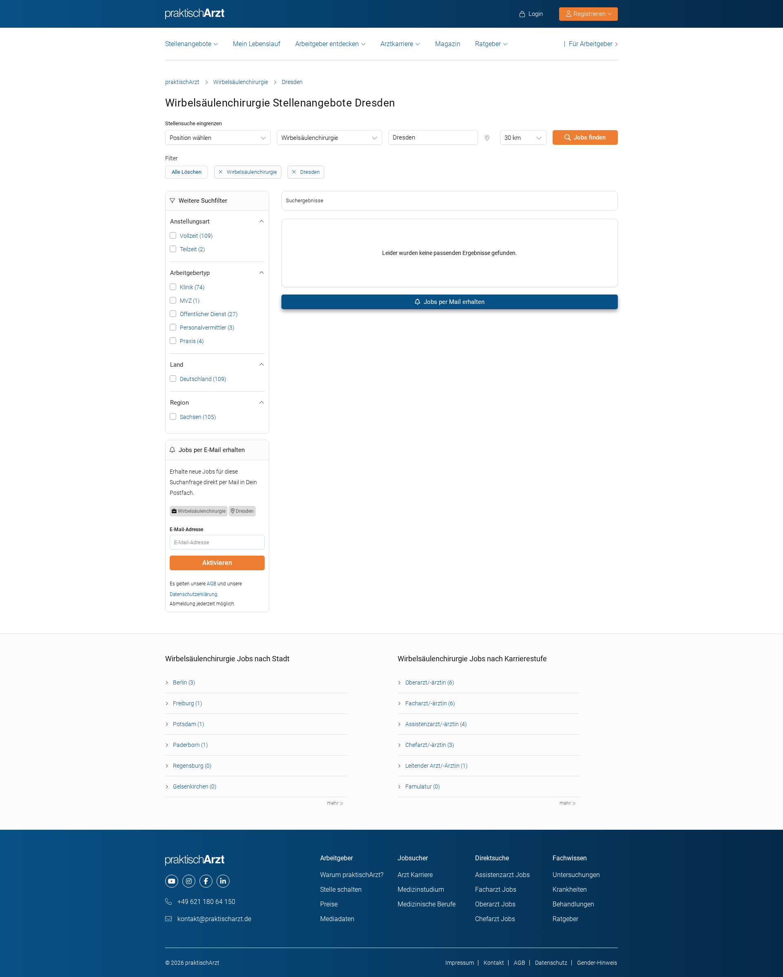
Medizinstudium (421, 889)
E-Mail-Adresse (186, 529)
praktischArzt (182, 82)
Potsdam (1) (188, 724)
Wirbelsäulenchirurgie (240, 82)
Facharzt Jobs (495, 889)
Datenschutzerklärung (193, 594)
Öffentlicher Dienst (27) (209, 314)
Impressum (459, 962)
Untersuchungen (576, 875)
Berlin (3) (184, 682)
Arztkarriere (396, 43)
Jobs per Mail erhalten (453, 302)
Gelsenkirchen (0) (195, 786)
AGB (211, 584)
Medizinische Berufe (427, 904)
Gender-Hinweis (597, 962)
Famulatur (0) (422, 786)
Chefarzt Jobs (495, 919)
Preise (329, 904)
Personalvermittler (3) (207, 327)
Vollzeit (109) (196, 236)
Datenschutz (551, 962)
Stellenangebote (188, 43)
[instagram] (188, 881)
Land (176, 364)
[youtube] (171, 881)
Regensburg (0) (192, 765)
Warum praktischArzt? (351, 875)
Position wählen (190, 138)
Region (179, 402)
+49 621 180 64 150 (205, 902)
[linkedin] (223, 881)
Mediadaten (337, 919)
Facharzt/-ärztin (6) (430, 703)
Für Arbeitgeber (591, 44)
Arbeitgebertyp (190, 273)
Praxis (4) (192, 341)
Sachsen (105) (198, 417)
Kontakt (494, 962)
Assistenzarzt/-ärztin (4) (436, 724)
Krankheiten (570, 889)
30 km (512, 138)
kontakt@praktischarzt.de (213, 919)
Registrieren (589, 14)
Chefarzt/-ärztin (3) (429, 745)
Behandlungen (573, 904)
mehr (333, 803)
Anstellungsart (190, 221)
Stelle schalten (341, 889)
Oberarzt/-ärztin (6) (429, 682)
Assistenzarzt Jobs (502, 875)
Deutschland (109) (203, 379)
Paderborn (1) (190, 745)
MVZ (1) (190, 300)
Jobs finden (590, 137)
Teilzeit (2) (192, 249)
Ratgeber (488, 43)
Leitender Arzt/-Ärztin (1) (436, 765)
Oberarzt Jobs (495, 904)
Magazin (447, 43)
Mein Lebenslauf (256, 43)
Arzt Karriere (415, 875)
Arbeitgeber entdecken (327, 43)
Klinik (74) (192, 287)
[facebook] (205, 881)
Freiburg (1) (187, 703)
